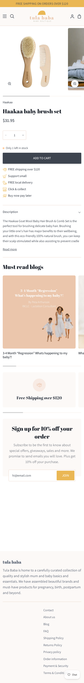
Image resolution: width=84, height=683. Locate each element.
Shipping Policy (53, 638)
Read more (10, 249)
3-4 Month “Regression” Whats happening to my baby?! (35, 355)
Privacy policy (52, 652)
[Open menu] (3, 16)
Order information (55, 659)
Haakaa (8, 102)
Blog (46, 624)
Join (65, 475)
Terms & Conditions (56, 673)
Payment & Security (55, 666)
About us (49, 617)
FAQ (46, 631)
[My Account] (70, 16)
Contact (48, 610)
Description (10, 212)
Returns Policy (52, 645)
